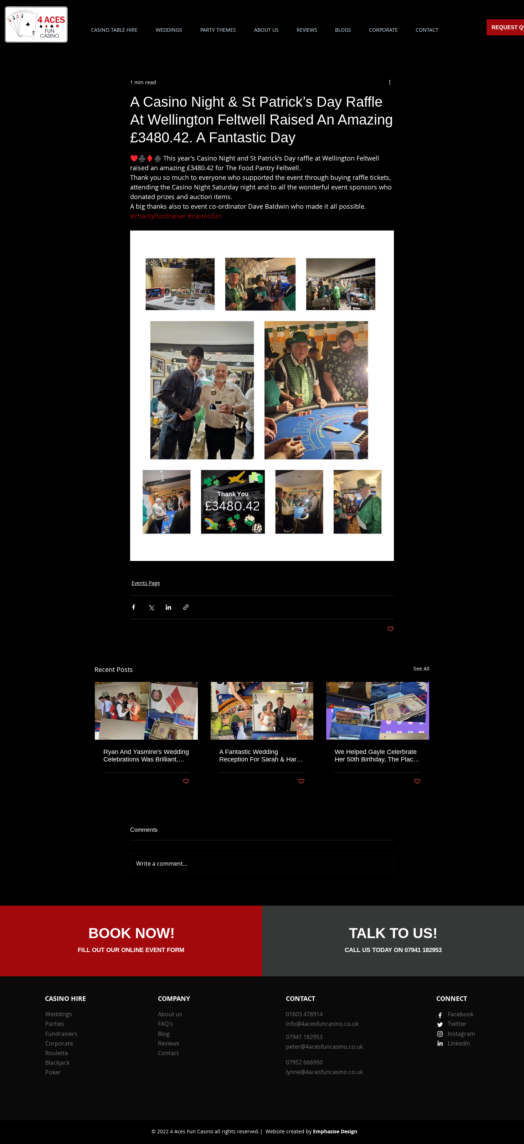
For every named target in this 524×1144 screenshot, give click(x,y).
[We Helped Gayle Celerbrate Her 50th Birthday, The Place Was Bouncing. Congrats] (377, 711)
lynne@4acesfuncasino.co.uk (324, 1072)
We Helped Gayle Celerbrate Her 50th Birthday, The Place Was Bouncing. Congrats (376, 755)
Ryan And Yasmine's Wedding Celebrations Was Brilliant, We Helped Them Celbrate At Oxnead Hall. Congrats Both (146, 755)
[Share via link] (186, 607)
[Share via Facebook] (133, 607)
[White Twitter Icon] (440, 1024)
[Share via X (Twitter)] (151, 607)
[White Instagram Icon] (440, 1034)
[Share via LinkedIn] (168, 607)
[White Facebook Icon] (440, 1015)
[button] (218, 30)
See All (421, 668)
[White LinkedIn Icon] (440, 1043)
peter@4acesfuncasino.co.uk (324, 1047)
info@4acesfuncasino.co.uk (322, 1024)
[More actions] (389, 82)
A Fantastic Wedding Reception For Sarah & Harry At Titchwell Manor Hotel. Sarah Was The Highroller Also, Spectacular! (260, 755)
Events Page (146, 582)
